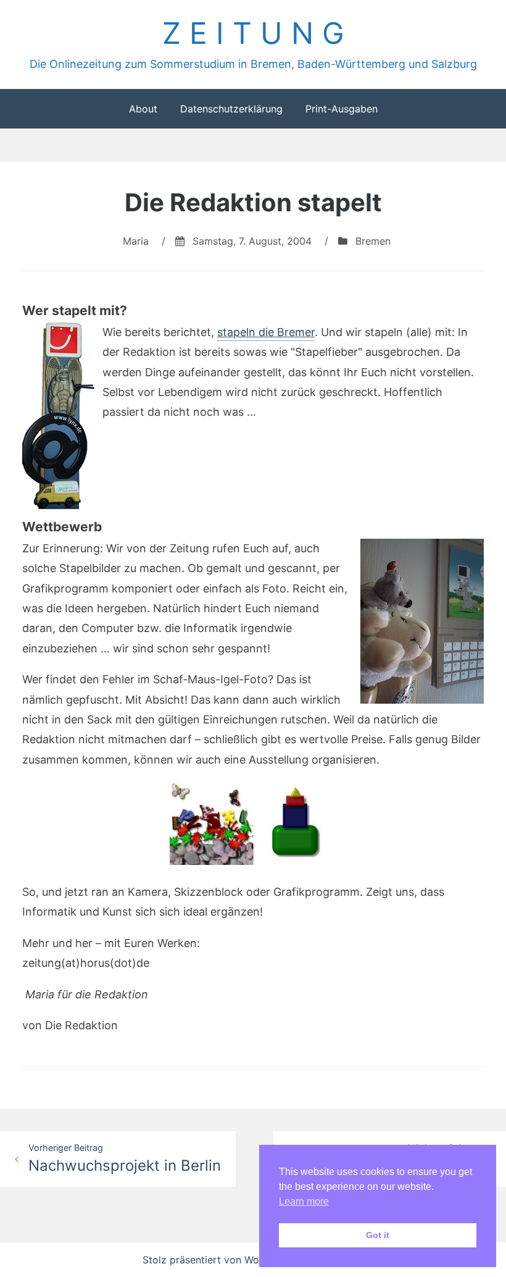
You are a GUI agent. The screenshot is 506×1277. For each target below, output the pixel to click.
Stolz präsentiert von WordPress (220, 1260)
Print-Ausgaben (341, 109)
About (143, 109)
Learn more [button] (304, 1201)
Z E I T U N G (253, 33)
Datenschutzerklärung (231, 109)
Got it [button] (377, 1235)
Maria (136, 241)
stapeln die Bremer (266, 332)
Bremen (373, 241)
